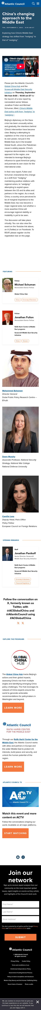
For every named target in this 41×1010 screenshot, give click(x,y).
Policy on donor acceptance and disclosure (20, 977)
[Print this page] (18, 857)
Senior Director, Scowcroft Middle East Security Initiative (26, 557)
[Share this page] (23, 857)
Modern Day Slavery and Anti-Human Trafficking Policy (20, 980)
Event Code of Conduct (15, 984)
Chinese (25, 341)
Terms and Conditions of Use (18, 928)
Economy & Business (29, 300)
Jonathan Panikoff (25, 553)
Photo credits (29, 984)
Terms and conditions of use (20, 965)
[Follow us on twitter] (18, 623)
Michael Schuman (25, 284)
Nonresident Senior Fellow (24, 287)
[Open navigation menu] (38, 3)
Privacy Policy (15, 961)
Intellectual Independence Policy (20, 969)
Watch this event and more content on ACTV (19, 815)
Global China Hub (12, 86)
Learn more (13, 708)
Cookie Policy (26, 961)
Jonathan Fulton (24, 317)
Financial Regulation (22, 583)
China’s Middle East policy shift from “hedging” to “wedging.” (20, 111)
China (18, 300)
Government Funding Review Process (20, 973)
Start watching (15, 833)
